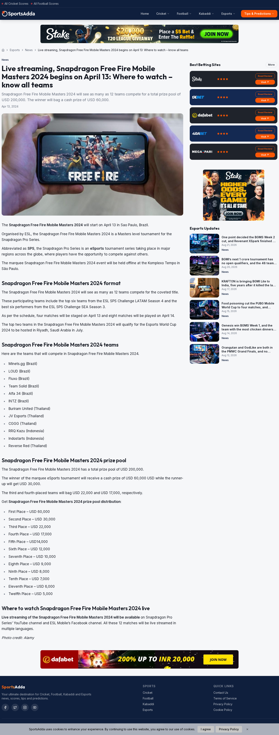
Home (145, 13)
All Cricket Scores (16, 3)
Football (182, 13)
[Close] (247, 729)
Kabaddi (205, 13)
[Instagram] (25, 707)
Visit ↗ (265, 82)
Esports (226, 13)
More (271, 64)
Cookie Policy (222, 710)
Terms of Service (225, 698)
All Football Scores (46, 3)
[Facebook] (5, 707)
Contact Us (220, 692)
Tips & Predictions (257, 13)
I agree (206, 729)
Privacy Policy (222, 704)
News (29, 50)
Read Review (265, 76)
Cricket (161, 13)
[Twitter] (15, 707)
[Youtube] (34, 707)
